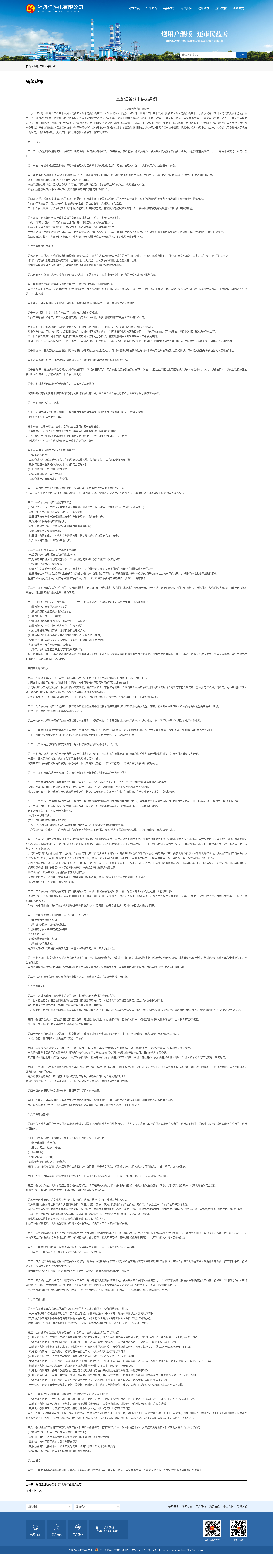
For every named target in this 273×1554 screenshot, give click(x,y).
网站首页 (134, 8)
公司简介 (35, 1534)
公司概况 (151, 8)
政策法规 (203, 8)
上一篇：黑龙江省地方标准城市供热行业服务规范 (54, 1484)
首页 (28, 66)
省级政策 (51, 66)
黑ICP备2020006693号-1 (80, 1550)
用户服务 (186, 8)
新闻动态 (169, 8)
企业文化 (221, 8)
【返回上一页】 (35, 1490)
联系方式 (238, 8)
